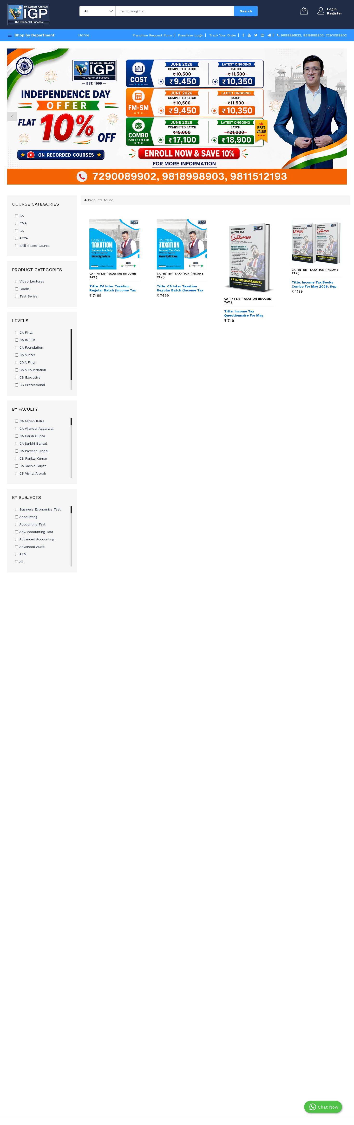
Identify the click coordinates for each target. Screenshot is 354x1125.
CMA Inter (26, 355)
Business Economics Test (39, 509)
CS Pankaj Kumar (32, 458)
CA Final (25, 332)
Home (83, 35)
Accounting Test (32, 524)
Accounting (27, 517)
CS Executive (29, 377)
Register (334, 13)
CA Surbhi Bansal (32, 443)
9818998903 (313, 35)
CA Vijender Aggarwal (35, 428)
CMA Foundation (32, 370)
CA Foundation (30, 347)
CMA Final (26, 362)
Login (332, 9)
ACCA (23, 238)
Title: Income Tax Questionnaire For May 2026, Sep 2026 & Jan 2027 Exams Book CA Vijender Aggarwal (247, 313)
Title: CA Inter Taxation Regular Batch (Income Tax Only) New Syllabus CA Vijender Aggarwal (180, 288)
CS (21, 231)
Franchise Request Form (152, 35)
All (20, 562)
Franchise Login (190, 35)
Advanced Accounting (36, 539)
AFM (22, 554)
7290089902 (336, 35)
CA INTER (26, 340)
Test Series (27, 296)
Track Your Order (222, 35)
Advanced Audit (31, 547)
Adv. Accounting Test (35, 532)
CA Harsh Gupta (31, 436)
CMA (22, 223)
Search (246, 11)
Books (24, 289)
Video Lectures (31, 281)
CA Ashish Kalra (31, 421)
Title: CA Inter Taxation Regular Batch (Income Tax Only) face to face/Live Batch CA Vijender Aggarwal (112, 288)
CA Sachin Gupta (32, 466)
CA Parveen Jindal (33, 451)
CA (21, 216)
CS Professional (31, 385)
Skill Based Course (34, 246)
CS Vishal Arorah (32, 473)
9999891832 (291, 35)
